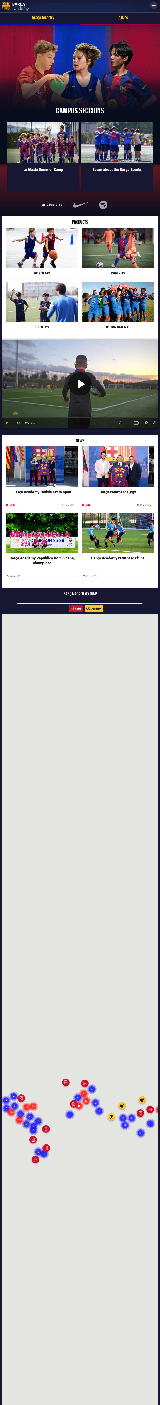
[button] (141, 1133)
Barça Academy (43, 18)
